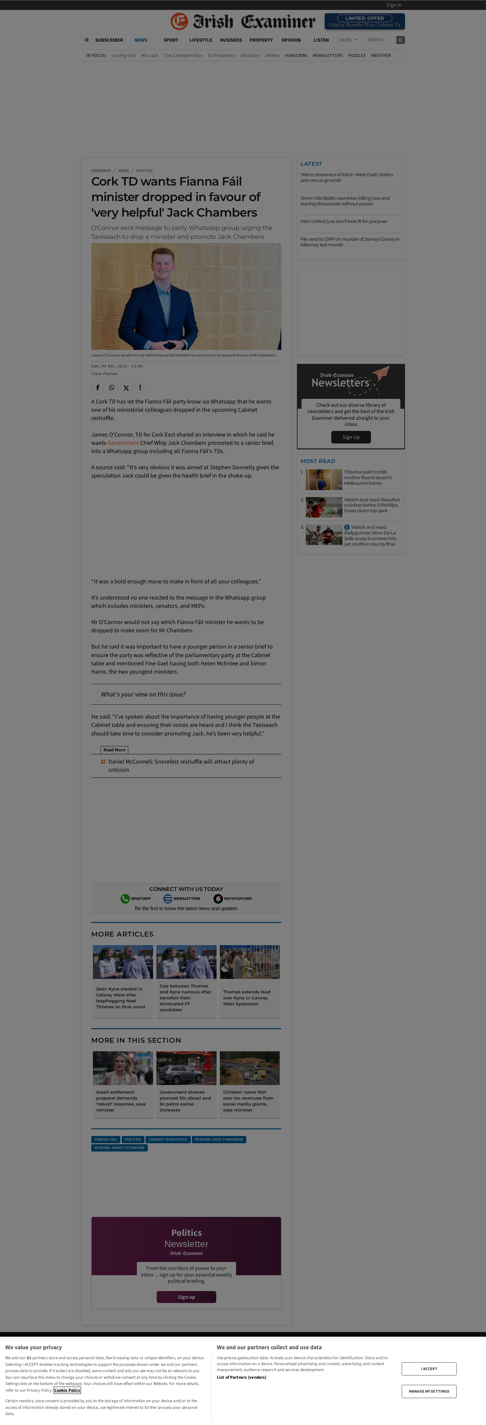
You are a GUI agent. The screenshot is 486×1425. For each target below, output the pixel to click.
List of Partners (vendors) (241, 1377)
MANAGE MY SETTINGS (429, 1391)
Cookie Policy (67, 1390)
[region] (243, 1381)
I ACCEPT (429, 1368)
